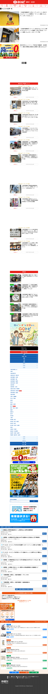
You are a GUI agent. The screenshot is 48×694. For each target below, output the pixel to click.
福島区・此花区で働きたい (6, 527)
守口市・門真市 (13, 398)
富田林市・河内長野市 (14, 431)
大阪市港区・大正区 (13, 386)
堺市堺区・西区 (13, 419)
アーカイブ (45, 6)
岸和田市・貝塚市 (13, 429)
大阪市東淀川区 (13, 373)
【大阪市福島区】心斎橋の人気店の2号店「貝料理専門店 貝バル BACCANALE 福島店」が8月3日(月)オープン (30, 315)
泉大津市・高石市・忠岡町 (14, 425)
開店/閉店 (15, 6)
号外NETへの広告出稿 (28, 676)
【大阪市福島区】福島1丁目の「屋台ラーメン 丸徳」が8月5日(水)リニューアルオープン (30, 276)
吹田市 (11, 400)
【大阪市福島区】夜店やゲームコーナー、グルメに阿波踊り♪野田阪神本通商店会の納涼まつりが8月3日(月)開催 (30, 200)
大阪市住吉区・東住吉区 (15, 390)
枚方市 (11, 413)
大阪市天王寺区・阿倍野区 (14, 388)
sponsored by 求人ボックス (17, 527)
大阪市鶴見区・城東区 (14, 381)
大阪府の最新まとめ (13, 369)
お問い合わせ (36, 676)
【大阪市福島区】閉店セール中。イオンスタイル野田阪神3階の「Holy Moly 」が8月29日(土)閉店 (30, 89)
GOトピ (2, 6)
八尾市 (11, 417)
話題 (33, 6)
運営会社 (14, 676)
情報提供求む (19, 676)
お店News (20, 6)
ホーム (9, 676)
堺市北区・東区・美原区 (14, 421)
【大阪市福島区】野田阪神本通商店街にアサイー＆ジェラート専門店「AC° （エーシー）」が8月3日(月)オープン (30, 187)
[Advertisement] (24, 73)
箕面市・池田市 (13, 404)
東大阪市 (11, 415)
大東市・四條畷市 (13, 396)
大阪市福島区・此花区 (14, 377)
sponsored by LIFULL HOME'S (40, 621)
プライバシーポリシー (12, 677)
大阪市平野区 (12, 394)
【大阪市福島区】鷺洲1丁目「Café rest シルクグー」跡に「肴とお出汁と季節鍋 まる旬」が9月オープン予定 (30, 296)
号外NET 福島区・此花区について (24, 677)
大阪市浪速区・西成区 (14, 392)
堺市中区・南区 (13, 423)
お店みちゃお (25, 6)
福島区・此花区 (30, 2)
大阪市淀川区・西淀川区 (14, 375)
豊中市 (12, 406)
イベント (37, 6)
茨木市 (11, 402)
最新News (7, 6)
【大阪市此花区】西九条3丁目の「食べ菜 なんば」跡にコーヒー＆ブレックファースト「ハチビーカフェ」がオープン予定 (30, 116)
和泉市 (11, 427)
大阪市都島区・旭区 (13, 379)
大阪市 (11, 371)
